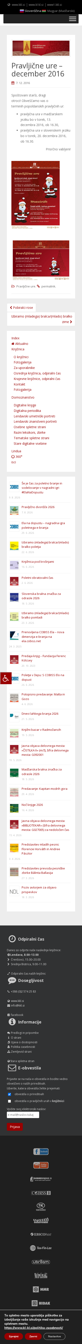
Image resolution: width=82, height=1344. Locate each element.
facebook (17, 1015)
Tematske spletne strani (31, 438)
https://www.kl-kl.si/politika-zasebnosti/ (33, 1328)
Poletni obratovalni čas (37, 578)
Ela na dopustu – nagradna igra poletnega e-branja (43, 525)
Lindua (16, 451)
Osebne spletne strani (30, 427)
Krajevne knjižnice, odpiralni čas (37, 379)
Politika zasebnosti (23, 1047)
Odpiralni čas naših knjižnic (28, 974)
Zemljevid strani (21, 1052)
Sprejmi (13, 1336)
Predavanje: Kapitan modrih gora (44, 789)
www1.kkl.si (54, 4)
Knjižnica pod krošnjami (38, 562)
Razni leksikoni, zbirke (30, 432)
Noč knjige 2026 (32, 805)
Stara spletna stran (22, 1061)
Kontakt (19, 384)
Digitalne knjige (25, 405)
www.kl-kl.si (36, 4)
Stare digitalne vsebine (30, 443)
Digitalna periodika (27, 410)
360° (18, 456)
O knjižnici (21, 357)
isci (13, 462)
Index (15, 338)
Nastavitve (54, 1336)
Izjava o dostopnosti (24, 1042)
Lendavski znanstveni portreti (35, 421)
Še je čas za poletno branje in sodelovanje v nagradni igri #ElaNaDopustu (42, 487)
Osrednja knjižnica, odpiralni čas (37, 373)
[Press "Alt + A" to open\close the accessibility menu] (6, 678)
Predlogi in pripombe (25, 1033)
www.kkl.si (18, 4)
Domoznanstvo (22, 397)
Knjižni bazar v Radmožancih (41, 730)
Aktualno (21, 343)
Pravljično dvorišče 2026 (38, 507)
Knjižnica (17, 349)
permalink (48, 286)
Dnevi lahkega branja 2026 (40, 713)
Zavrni (33, 1336)
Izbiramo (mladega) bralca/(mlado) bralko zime (41, 319)
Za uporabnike (24, 368)
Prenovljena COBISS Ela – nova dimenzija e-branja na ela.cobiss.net (43, 636)
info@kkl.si (18, 1005)
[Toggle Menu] (72, 19)
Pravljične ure (25, 286)
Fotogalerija (22, 362)
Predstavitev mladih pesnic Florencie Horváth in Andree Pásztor (41, 848)
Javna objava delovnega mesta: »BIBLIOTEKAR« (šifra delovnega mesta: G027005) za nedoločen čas (45, 825)
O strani (16, 1038)
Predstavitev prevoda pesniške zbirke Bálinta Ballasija (43, 870)
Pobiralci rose (22, 307)
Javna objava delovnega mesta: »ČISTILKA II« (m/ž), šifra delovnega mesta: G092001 (45, 750)
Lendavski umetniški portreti (34, 416)
